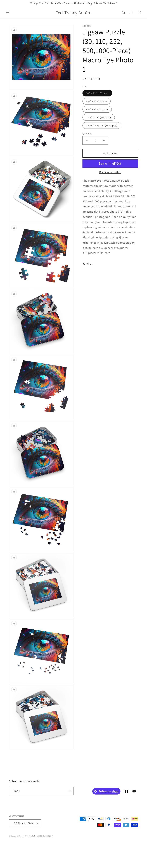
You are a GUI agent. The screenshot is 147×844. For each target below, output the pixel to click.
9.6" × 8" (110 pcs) (97, 109)
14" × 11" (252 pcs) (97, 93)
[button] (7, 12)
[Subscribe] (69, 791)
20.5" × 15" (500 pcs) (98, 117)
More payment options (110, 172)
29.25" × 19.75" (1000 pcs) (101, 125)
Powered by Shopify (43, 835)
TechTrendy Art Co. (25, 835)
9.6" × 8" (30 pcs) (96, 101)
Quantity (86, 133)
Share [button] (90, 264)
